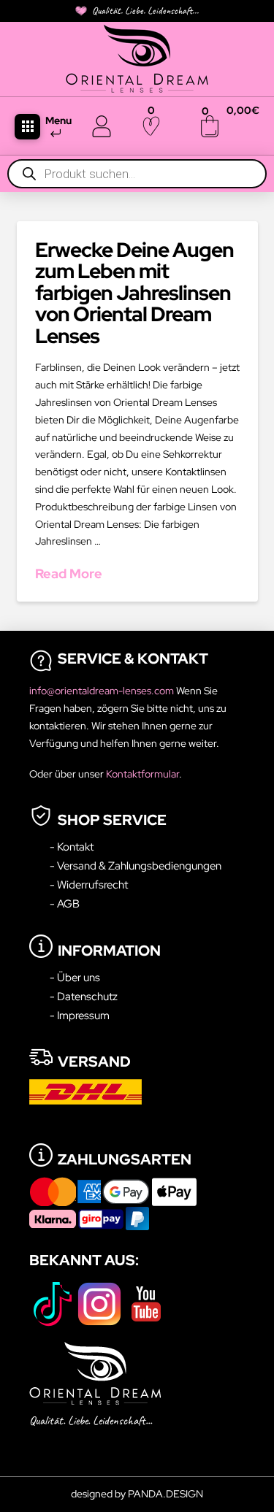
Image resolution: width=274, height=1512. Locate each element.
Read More (68, 573)
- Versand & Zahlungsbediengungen (135, 865)
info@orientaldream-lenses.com (102, 690)
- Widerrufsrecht (89, 884)
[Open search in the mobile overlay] (137, 174)
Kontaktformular (142, 773)
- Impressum (80, 1015)
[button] (27, 126)
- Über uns (75, 977)
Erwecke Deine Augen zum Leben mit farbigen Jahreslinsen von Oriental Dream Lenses (134, 293)
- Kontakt (72, 846)
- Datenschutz (84, 996)
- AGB (65, 903)
